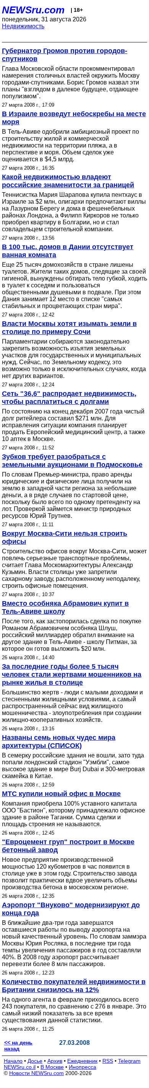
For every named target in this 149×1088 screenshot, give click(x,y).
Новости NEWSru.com (36, 1073)
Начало (13, 1061)
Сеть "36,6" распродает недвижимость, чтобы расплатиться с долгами (69, 397)
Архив (54, 1061)
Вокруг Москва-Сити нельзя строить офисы (64, 537)
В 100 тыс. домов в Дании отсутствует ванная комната (67, 251)
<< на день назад (18, 1045)
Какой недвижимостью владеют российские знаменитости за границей (68, 181)
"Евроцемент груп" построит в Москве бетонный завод (68, 846)
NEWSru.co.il (20, 1067)
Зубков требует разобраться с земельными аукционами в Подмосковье (72, 461)
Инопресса (82, 1067)
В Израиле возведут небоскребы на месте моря (74, 118)
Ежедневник (82, 1061)
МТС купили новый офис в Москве (61, 794)
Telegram (129, 1061)
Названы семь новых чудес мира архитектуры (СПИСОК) (58, 741)
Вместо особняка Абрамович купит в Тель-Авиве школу (65, 607)
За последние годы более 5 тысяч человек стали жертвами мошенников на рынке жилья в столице (71, 674)
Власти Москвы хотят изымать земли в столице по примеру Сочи (69, 328)
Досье (35, 1061)
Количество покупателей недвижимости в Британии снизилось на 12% (74, 986)
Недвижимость (23, 26)
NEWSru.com (33, 10)
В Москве (52, 1067)
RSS (107, 1061)
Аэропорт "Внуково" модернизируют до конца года (71, 909)
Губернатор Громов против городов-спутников (64, 55)
